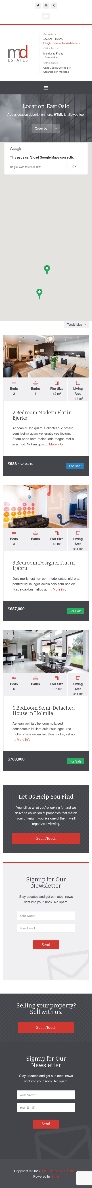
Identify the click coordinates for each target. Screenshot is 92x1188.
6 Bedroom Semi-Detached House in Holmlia (44, 710)
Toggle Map (74, 324)
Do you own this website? (26, 167)
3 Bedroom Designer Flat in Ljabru (44, 565)
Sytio (55, 1176)
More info (56, 444)
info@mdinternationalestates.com (62, 43)
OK (74, 167)
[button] (46, 16)
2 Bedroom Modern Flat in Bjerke (42, 415)
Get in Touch (46, 838)
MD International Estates (60, 1170)
